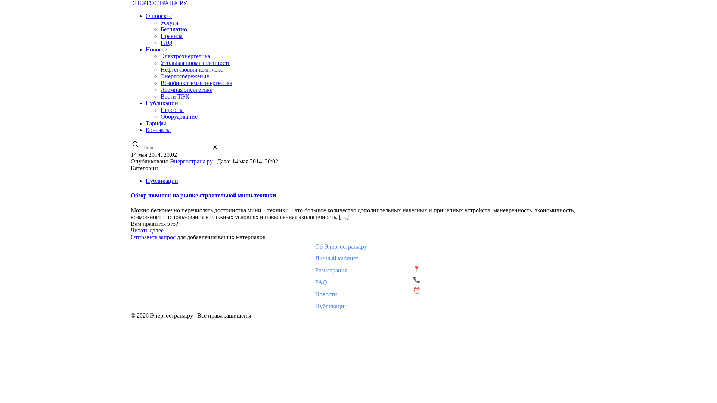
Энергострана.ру (191, 161)
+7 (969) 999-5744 (444, 280)
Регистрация (331, 270)
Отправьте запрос (153, 237)
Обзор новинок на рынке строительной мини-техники (203, 195)
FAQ (321, 282)
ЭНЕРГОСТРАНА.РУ (159, 3)
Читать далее (147, 230)
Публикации (162, 181)
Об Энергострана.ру (341, 246)
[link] (214, 147)
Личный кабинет (336, 258)
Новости (326, 294)
